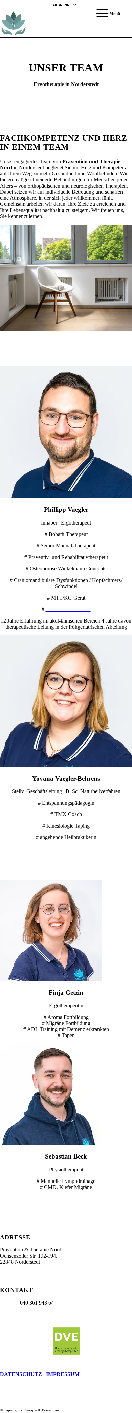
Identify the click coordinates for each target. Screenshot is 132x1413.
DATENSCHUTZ (21, 1374)
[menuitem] (105, 13)
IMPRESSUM (63, 1374)
